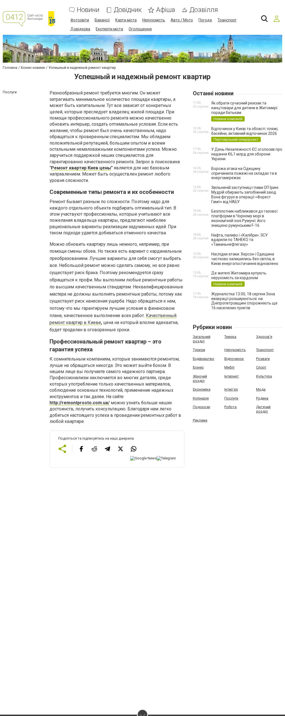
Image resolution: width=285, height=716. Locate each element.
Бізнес (198, 367)
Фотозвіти (79, 20)
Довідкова (80, 29)
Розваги (263, 359)
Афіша (165, 10)
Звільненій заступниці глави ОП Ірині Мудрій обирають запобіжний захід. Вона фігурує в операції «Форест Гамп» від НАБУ (244, 194)
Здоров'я (264, 337)
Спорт (261, 367)
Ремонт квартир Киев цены (81, 168)
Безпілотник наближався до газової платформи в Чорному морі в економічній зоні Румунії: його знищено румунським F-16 (244, 218)
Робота (230, 407)
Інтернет (231, 376)
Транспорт (227, 20)
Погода (205, 20)
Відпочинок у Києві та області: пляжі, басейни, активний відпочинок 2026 (244, 131)
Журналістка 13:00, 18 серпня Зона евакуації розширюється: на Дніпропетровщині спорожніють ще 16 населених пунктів (244, 301)
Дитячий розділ (263, 409)
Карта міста (126, 20)
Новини (88, 10)
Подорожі (201, 407)
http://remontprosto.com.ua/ (80, 402)
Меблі (229, 367)
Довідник (128, 10)
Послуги (231, 398)
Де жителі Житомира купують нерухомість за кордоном (238, 275)
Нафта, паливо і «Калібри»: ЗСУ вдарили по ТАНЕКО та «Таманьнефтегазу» (239, 240)
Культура (264, 376)
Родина (262, 398)
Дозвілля (204, 10)
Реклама (200, 420)
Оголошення (140, 29)
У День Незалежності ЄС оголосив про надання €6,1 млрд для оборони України (246, 154)
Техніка (230, 337)
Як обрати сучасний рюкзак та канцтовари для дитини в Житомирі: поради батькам (244, 108)
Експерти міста (109, 29)
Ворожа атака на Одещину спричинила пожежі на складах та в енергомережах (244, 173)
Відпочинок (234, 359)
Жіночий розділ (200, 378)
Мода (261, 389)
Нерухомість (153, 20)
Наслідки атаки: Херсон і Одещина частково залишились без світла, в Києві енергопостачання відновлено (244, 259)
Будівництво (203, 359)
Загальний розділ (201, 339)
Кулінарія (201, 398)
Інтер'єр (231, 389)
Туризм (199, 350)
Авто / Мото (182, 20)
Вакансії (102, 20)
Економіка (201, 389)
